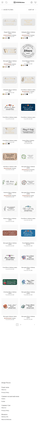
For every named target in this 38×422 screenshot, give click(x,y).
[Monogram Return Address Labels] (9, 51)
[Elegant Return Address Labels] (9, 22)
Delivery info (4, 416)
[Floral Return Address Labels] (28, 79)
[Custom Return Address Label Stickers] (28, 130)
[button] (7, 35)
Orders (3, 398)
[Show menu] (2, 2)
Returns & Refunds (6, 419)
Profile (3, 401)
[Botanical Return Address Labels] (9, 208)
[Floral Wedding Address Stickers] (28, 233)
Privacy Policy (5, 392)
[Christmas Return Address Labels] (9, 282)
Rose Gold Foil (5, 38)
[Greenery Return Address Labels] (9, 182)
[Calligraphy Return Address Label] (28, 22)
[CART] (35, 2)
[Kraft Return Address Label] (9, 156)
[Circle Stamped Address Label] (28, 51)
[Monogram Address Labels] (9, 306)
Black (9, 38)
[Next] (29, 325)
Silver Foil (7, 38)
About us (3, 389)
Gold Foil (3, 38)
